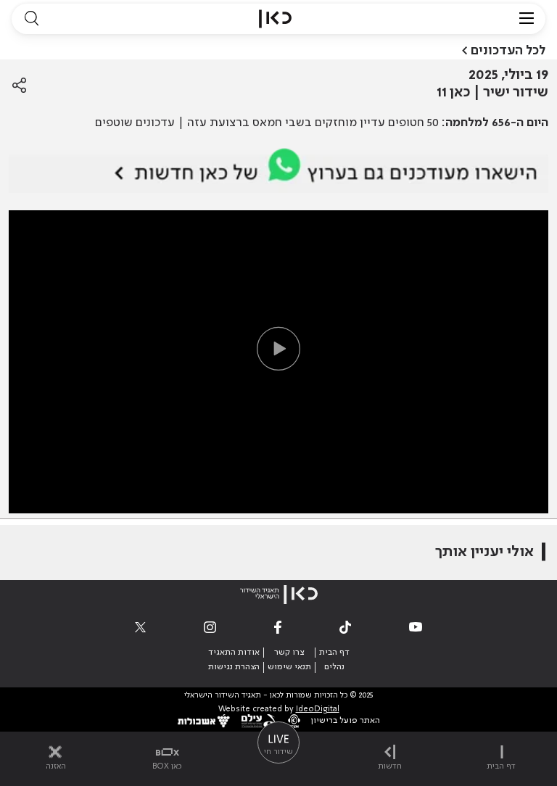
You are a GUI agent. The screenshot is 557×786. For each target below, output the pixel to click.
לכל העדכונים (508, 50)
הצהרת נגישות (234, 667)
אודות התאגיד (234, 652)
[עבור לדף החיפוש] (31, 19)
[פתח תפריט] (526, 19)
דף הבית (334, 652)
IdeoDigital (317, 709)
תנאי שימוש (289, 667)
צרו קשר (289, 652)
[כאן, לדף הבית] (275, 19)
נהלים (334, 667)
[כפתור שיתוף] (19, 85)
